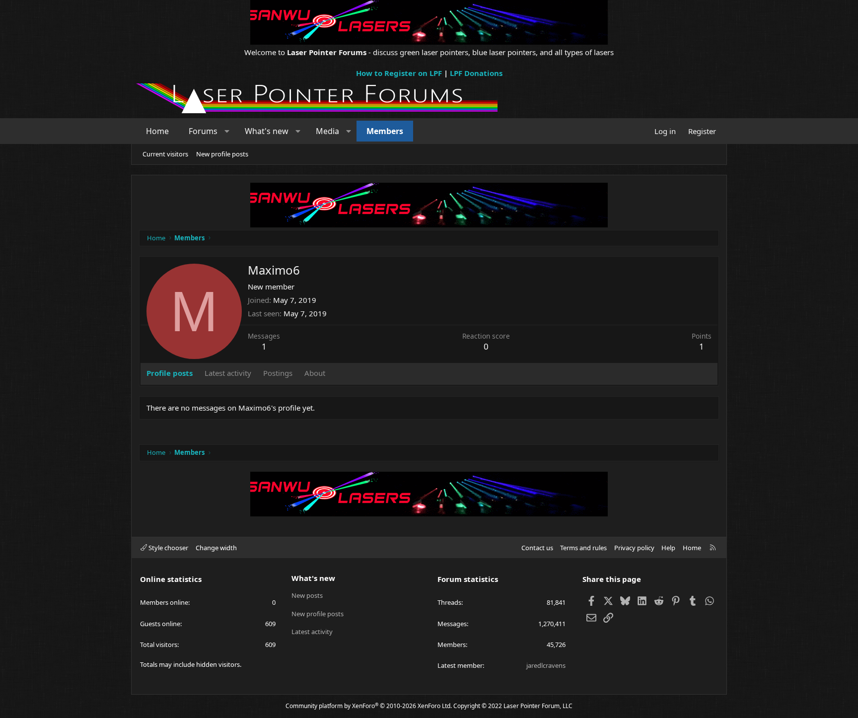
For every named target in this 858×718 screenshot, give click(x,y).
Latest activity (312, 631)
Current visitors (165, 153)
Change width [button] (216, 547)
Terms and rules (583, 547)
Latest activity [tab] (228, 373)
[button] (227, 131)
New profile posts (222, 153)
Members (384, 131)
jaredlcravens (546, 665)
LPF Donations (476, 73)
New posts (307, 595)
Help (668, 547)
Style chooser (167, 547)
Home (157, 131)
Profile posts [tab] (169, 373)
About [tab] (314, 373)
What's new (266, 131)
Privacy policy (634, 547)
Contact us (537, 547)
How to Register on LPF (399, 73)
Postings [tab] (277, 373)
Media (327, 131)
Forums (203, 131)
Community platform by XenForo (369, 706)
